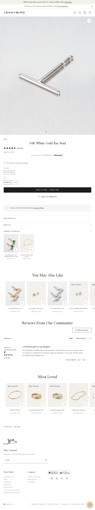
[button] (47, 148)
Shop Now (68, 2)
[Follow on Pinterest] (67, 478)
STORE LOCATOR (34, 477)
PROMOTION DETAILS (12, 493)
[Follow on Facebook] (62, 478)
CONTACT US (9, 477)
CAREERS (31, 482)
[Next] (88, 295)
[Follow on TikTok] (57, 478)
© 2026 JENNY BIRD (77, 504)
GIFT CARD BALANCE (12, 490)
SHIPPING (7, 482)
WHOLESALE (32, 479)
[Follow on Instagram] (52, 478)
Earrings (17, 427)
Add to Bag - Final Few (47, 190)
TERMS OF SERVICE (38, 504)
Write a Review (84, 331)
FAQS (6, 479)
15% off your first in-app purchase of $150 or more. (46, 6)
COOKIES (64, 504)
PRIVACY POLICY (53, 504)
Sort (71, 338)
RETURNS (7, 485)
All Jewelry (7, 427)
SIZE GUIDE (8, 487)
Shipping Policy (38, 208)
